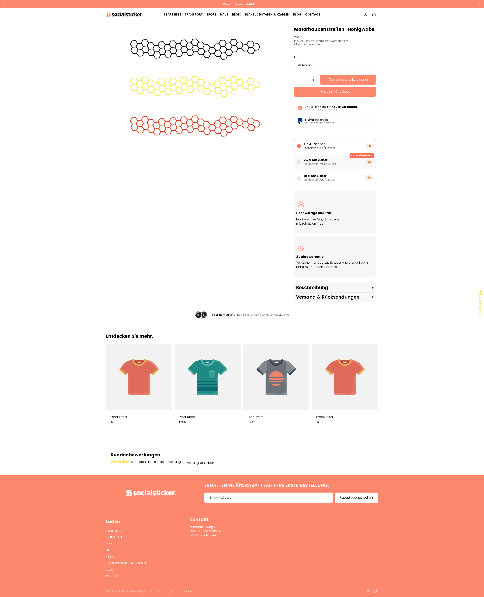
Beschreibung (312, 287)
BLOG (110, 569)
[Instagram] (369, 591)
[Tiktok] (376, 591)
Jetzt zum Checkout (335, 91)
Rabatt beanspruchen (356, 497)
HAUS (109, 550)
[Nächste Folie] (480, 4)
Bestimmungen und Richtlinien (174, 591)
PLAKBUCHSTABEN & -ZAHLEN (126, 563)
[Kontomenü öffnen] (365, 14)
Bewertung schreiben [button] (198, 463)
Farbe (298, 57)
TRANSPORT (114, 537)
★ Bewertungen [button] (480, 302)
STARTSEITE (114, 531)
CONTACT (113, 576)
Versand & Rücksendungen (327, 297)
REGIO (110, 556)
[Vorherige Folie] (4, 4)
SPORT (110, 544)
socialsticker (122, 591)
